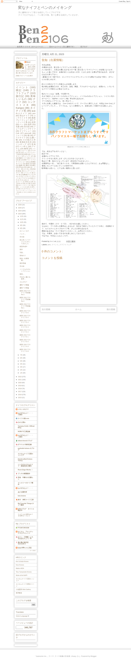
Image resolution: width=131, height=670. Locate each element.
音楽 (34, 163)
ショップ (27, 190)
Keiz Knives (20, 565)
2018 (20, 388)
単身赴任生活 (26, 142)
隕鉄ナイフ (23, 158)
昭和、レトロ (20, 187)
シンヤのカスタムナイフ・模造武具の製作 (25, 465)
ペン (21, 124)
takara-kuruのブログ (25, 440)
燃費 (20, 165)
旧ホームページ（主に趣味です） (62, 47)
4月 (21, 364)
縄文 (34, 165)
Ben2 (28, 62)
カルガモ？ (23, 282)
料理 (25, 154)
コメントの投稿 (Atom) (81, 316)
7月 (21, 355)
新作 (21, 249)
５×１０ (33, 158)
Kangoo (20, 108)
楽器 (27, 163)
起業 (31, 181)
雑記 (19, 90)
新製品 (30, 192)
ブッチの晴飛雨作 (24, 473)
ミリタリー (24, 185)
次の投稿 (46, 309)
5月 (21, 361)
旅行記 (20, 96)
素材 (27, 165)
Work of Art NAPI (21, 575)
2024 (20, 211)
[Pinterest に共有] (74, 241)
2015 (20, 397)
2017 (20, 391)
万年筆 (18, 183)
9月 (21, 225)
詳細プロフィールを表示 (24, 75)
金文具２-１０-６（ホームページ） (30, 47)
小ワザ (33, 150)
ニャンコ (19, 135)
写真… (22, 252)
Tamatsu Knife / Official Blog (26, 426)
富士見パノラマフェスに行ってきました (25, 241)
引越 (32, 185)
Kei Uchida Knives (22, 561)
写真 (23, 183)
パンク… (23, 234)
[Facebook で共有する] (73, 241)
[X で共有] (71, 241)
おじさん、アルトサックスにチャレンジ (25, 532)
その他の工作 (29, 140)
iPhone (21, 167)
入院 (24, 192)
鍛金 (19, 171)
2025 (20, 208)
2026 (20, 205)
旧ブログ (83, 47)
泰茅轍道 (19, 593)
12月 (22, 216)
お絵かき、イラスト (29, 180)
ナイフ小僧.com (23, 418)
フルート (24, 150)
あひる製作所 (22, 492)
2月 (21, 370)
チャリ (20, 181)
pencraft (28, 133)
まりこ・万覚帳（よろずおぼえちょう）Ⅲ (25, 537)
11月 (21, 219)
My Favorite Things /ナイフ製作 (26, 504)
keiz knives (22, 496)
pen (49, 245)
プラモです (24, 178)
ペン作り (23, 146)
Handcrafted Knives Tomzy (25, 459)
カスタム (26, 169)
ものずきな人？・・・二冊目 (25, 436)
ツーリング (27, 173)
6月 (21, 358)
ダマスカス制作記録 (25, 444)
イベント (55, 245)
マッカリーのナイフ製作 (25, 483)
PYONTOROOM (23, 528)
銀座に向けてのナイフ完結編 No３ (26, 292)
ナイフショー (26, 131)
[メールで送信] (67, 241)
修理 (26, 149)
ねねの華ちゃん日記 (25, 548)
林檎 (26, 181)
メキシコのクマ (23, 409)
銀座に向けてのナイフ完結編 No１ (26, 306)
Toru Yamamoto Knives (24, 572)
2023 (20, 214)
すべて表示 (33, 550)
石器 (18, 127)
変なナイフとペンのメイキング (43, 7)
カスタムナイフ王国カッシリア (25, 454)
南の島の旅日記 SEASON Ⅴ (23, 543)
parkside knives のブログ (26, 449)
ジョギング (21, 144)
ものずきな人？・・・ (25, 488)
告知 (34, 144)
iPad (27, 188)
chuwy (73, 656)
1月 (21, 373)
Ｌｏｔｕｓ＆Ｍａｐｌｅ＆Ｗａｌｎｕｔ (25, 515)
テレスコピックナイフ (24, 176)
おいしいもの (24, 231)
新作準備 (23, 263)
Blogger (93, 656)
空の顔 (26, 127)
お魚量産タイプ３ (27, 174)
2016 (20, 394)
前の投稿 (111, 309)
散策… (22, 274)
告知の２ (23, 255)
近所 (34, 122)
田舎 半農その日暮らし (25, 478)
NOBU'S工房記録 (24, 431)
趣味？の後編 (24, 285)
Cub (17, 133)
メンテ (27, 156)
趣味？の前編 (24, 288)
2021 (20, 379)
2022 (20, 377)
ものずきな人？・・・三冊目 (25, 413)
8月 (21, 228)
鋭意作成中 (23, 246)
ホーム (78, 309)
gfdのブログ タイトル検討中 (26, 509)
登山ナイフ (24, 116)
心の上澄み (22, 422)
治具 (27, 187)
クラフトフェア (65, 245)
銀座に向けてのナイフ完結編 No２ (26, 299)
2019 (20, 385)
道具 (30, 124)
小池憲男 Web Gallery (23, 589)
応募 (29, 183)
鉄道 (34, 169)
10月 (22, 222)
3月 (21, 367)
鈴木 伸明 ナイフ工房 (26, 499)
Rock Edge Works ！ (25, 470)
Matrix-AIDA (20, 568)
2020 (20, 382)
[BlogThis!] (69, 241)
